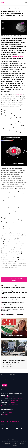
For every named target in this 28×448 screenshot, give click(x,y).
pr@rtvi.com (13, 402)
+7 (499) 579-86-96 (9, 397)
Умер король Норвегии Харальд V (12, 314)
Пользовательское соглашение (8, 377)
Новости (4, 8)
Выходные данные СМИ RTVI (8, 374)
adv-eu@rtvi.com (13, 404)
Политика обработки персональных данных (12, 379)
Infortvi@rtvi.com (17, 398)
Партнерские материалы (8, 406)
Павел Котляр (14, 271)
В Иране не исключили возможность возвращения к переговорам (13, 298)
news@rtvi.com (14, 400)
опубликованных (17, 56)
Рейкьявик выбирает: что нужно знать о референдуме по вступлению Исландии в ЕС (14, 292)
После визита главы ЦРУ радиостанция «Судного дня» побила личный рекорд (14, 286)
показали (19, 95)
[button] (26, 2)
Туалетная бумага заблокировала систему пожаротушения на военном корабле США (12, 309)
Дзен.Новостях (8, 412)
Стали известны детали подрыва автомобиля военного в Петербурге (14, 362)
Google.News (5, 414)
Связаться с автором (14, 272)
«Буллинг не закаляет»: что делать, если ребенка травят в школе (12, 303)
